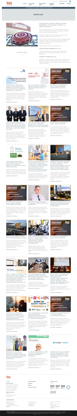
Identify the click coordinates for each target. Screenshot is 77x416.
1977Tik (25, 3)
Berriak (69, 3)
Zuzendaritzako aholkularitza (12, 386)
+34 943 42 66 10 (11, 404)
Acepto (69, 413)
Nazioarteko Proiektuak (10, 390)
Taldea (7, 393)
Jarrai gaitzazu (53, 381)
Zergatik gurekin (51, 4)
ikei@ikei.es (8, 406)
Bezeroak (62, 3)
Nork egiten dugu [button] (42, 4)
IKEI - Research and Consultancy (9, 3)
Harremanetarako (63, 1)
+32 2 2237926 (56, 406)
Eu (57, 1)
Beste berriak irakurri (22, 52)
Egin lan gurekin (9, 396)
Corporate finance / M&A (11, 387)
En (54, 1)
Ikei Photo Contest (32, 387)
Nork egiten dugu (10, 392)
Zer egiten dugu (9, 383)
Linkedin (70, 1)
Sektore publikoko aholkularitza (12, 384)
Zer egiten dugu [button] (31, 4)
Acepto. (38, 414)
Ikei (8, 377)
